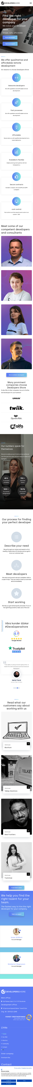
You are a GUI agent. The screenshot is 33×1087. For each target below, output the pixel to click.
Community (5, 1044)
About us (4, 1040)
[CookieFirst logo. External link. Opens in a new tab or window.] (1, 1069)
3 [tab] (17, 688)
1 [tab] (13, 688)
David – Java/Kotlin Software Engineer (13, 362)
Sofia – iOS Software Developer (14, 329)
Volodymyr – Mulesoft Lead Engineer (12, 260)
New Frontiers (10, 834)
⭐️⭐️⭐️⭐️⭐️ (16, 639)
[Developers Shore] (10, 3)
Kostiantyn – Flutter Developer (13, 295)
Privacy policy (17, 1068)
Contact (4, 1047)
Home (4, 1033)
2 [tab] (15, 688)
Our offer (5, 1037)
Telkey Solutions (11, 791)
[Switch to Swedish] (16, 1049)
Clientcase (7, 745)
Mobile (4, 297)
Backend (5, 263)
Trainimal (8, 878)
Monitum (8, 747)
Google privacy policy (26, 1068)
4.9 (16, 634)
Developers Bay (5, 1057)
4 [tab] (19, 688)
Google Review (16, 640)
